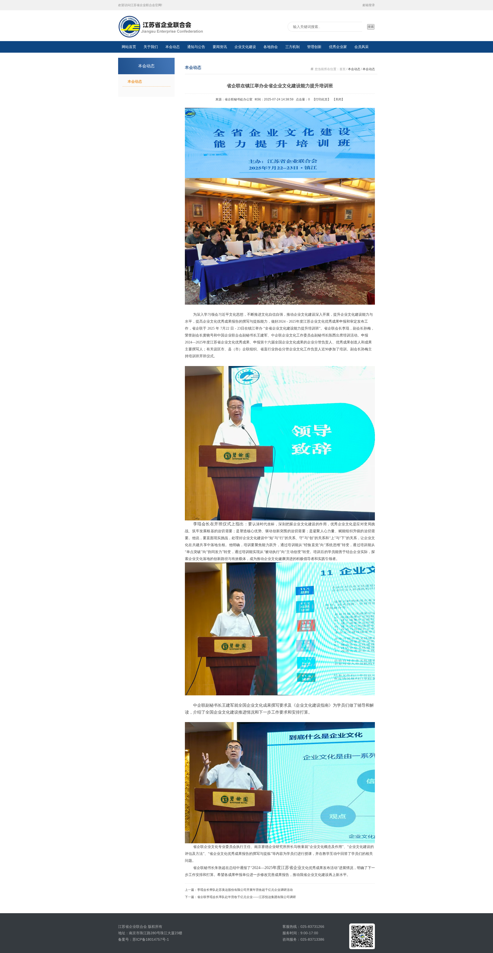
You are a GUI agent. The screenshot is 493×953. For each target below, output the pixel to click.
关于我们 (151, 47)
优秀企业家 (338, 47)
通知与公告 (196, 47)
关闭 (338, 99)
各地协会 (270, 47)
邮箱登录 (369, 5)
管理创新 (314, 47)
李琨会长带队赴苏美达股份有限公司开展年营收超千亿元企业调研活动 (245, 890)
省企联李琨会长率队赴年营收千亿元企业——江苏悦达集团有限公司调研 (246, 897)
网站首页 (129, 47)
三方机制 (292, 47)
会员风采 (361, 47)
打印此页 (321, 99)
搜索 (371, 27)
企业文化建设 (245, 47)
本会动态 (172, 47)
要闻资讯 (220, 47)
